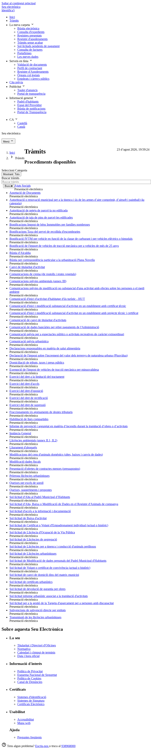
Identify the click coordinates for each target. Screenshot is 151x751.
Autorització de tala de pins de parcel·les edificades (41, 217)
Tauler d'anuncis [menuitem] (27, 90)
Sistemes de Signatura (30, 700)
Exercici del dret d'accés (24, 383)
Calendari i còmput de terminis (36, 652)
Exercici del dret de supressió (27, 405)
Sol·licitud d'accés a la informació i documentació (40, 511)
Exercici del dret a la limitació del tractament (36, 376)
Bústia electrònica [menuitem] (28, 28)
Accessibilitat (25, 719)
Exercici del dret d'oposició (26, 391)
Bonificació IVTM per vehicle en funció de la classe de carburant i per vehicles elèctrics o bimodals (71, 238)
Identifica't (8, 10)
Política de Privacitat (30, 671)
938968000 (68, 746)
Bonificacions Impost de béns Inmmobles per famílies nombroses (49, 224)
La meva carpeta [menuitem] (20, 25)
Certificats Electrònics (30, 704)
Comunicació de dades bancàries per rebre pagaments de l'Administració (54, 327)
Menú (6, 141)
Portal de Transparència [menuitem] (31, 112)
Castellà (22, 123)
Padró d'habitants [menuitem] (28, 101)
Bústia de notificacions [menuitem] (31, 108)
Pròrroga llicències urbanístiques (29, 475)
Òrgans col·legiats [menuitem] (28, 75)
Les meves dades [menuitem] (27, 56)
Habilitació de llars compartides (28, 419)
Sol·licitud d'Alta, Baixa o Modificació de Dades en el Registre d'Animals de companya (63, 504)
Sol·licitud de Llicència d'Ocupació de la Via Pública (42, 532)
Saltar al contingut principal (19, 3)
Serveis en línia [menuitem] (19, 61)
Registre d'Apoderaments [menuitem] (33, 71)
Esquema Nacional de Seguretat (37, 675)
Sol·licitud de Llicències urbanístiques (32, 553)
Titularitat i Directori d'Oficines (36, 645)
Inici (12, 152)
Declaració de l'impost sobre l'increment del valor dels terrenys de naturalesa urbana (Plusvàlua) (68, 355)
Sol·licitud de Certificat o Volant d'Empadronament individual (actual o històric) (58, 525)
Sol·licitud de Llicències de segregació (33, 539)
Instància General (20, 433)
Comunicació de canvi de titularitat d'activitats (37, 320)
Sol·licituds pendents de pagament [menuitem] (38, 46)
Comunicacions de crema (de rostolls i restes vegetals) (42, 274)
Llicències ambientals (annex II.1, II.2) (33, 440)
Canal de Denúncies (29, 682)
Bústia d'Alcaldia (20, 253)
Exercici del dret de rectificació (28, 398)
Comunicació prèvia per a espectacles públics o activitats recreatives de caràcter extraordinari (66, 334)
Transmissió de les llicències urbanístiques (35, 617)
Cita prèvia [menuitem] (16, 82)
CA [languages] (12, 119)
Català (21, 126)
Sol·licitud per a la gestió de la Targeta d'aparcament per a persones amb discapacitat (61, 603)
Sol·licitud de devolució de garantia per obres (37, 589)
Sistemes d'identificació (31, 697)
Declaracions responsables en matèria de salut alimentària (44, 348)
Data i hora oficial (28, 656)
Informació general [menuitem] (21, 98)
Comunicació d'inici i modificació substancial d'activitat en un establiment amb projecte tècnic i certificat (73, 313)
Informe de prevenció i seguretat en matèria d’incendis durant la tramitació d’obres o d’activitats (68, 426)
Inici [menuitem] (12, 17)
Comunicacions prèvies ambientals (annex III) (37, 281)
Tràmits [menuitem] (14, 20)
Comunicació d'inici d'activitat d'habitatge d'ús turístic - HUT (47, 299)
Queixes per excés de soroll (26, 482)
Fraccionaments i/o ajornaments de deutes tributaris (41, 412)
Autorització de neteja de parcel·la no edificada (38, 210)
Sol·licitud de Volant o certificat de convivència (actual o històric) (49, 567)
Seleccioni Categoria (14, 170)
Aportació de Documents (25, 192)
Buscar (9, 186)
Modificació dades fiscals (25, 461)
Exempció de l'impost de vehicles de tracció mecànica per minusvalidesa (54, 369)
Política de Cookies (29, 678)
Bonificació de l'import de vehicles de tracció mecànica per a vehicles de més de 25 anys (64, 245)
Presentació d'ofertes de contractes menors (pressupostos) (44, 468)
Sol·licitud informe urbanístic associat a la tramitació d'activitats (48, 596)
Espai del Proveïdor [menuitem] (29, 105)
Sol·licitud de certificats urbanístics (30, 582)
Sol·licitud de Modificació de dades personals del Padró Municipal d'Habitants (57, 560)
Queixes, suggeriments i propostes (30, 490)
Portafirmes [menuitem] (24, 53)
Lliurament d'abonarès (23, 447)
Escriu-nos (42, 746)
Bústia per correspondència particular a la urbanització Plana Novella (52, 260)
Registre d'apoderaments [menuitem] (32, 39)
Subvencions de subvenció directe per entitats (37, 610)
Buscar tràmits (10, 178)
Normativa (23, 649)
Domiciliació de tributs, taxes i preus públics (36, 362)
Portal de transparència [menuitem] (31, 93)
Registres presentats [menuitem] (29, 35)
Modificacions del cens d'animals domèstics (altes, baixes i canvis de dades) (56, 454)
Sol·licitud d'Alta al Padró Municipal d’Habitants (39, 497)
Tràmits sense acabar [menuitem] (30, 42)
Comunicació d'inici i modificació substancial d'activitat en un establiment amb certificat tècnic (67, 306)
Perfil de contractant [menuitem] (29, 68)
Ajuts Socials (22, 185)
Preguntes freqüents (29, 737)
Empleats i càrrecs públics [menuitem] (33, 78)
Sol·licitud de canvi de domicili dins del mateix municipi (44, 574)
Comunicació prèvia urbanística (29, 341)
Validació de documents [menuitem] (32, 64)
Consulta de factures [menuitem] (29, 49)
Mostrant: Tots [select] (11, 174)
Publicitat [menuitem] (15, 86)
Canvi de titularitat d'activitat (27, 267)
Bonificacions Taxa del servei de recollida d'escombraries (44, 231)
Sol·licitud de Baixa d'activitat (28, 518)
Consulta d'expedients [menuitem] (30, 32)
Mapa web (23, 723)
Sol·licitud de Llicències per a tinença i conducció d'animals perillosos (52, 546)
